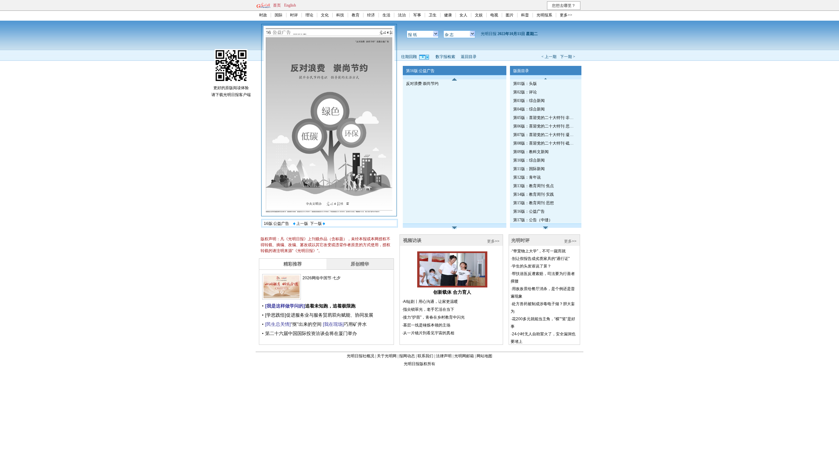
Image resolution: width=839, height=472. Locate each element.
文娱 (479, 15)
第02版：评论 (525, 92)
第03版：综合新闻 (529, 100)
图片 (510, 15)
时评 (294, 15)
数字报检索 (445, 56)
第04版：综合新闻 (529, 109)
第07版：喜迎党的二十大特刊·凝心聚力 (544, 134)
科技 (340, 15)
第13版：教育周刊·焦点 (533, 186)
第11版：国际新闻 (529, 169)
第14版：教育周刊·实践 (533, 194)
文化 (325, 15)
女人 (463, 15)
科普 (525, 15)
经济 (371, 15)
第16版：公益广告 (529, 211)
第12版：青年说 (527, 177)
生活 (386, 15)
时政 (263, 15)
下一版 (316, 223)
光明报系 (544, 15)
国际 (279, 15)
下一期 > (567, 56)
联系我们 (425, 356)
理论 (309, 15)
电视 (494, 15)
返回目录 (469, 56)
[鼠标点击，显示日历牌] (424, 56)
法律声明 (444, 356)
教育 (356, 15)
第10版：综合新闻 (529, 160)
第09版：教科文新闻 (531, 151)
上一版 (301, 223)
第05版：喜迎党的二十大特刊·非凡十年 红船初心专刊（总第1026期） (544, 117)
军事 (417, 15)
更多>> (566, 15)
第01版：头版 (525, 83)
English (290, 5)
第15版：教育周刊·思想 (533, 203)
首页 (277, 5)
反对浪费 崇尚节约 (422, 83)
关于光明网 (387, 356)
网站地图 (484, 356)
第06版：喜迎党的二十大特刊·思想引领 (544, 126)
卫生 (433, 15)
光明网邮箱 (464, 356)
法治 (402, 15)
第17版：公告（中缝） (533, 220)
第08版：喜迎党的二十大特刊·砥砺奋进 (544, 143)
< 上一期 (548, 56)
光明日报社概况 (360, 356)
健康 (448, 15)
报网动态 (407, 356)
